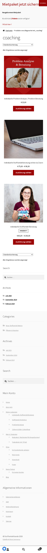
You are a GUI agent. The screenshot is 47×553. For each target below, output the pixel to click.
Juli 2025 (8, 296)
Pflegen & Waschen (12, 330)
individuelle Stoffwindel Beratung (23, 415)
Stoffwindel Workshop (19, 420)
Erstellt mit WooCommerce (11, 539)
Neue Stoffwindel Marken (14, 326)
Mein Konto (15, 455)
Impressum (9, 512)
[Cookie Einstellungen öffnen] (4, 550)
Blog (7, 477)
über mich (9, 407)
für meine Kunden (18, 472)
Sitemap (9, 521)
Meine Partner (10, 469)
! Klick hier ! (7, 24)
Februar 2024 (9, 304)
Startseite (9, 30)
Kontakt (8, 516)
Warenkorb (15, 460)
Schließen (43, 3)
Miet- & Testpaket (11, 434)
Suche (23, 549)
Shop (8, 447)
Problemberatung (18, 425)
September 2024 (11, 300)
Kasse (14, 465)
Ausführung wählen (23, 108)
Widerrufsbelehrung (12, 507)
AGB (7, 502)
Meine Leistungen (11, 412)
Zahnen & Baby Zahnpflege (21, 430)
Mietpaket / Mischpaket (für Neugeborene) (26, 437)
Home (8, 402)
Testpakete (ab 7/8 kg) (19, 442)
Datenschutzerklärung (13, 497)
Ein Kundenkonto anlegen (20, 450)
